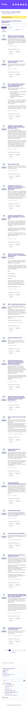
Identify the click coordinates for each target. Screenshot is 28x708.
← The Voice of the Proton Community (8, 13)
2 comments (10, 381)
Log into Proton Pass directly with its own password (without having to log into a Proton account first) (16, 398)
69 (21, 650)
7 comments (10, 238)
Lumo (6, 687)
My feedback (4, 31)
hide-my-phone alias (13, 164)
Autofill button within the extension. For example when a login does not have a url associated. (16, 187)
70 (24, 650)
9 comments (10, 345)
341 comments (10, 401)
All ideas (4, 671)
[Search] (24, 680)
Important (18, 51)
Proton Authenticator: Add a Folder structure (15, 61)
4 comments (10, 612)
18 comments (10, 170)
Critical (12, 53)
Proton (6, 697)
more (24, 108)
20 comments (10, 110)
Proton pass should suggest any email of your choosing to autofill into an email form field (17, 595)
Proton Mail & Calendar (9, 690)
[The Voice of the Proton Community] (14, 4)
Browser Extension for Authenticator (14, 450)
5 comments (10, 495)
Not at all (11, 51)
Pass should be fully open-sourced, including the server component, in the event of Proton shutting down (16, 362)
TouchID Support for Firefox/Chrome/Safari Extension (17, 483)
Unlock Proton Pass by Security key (17, 417)
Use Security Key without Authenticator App (15, 628)
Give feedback (8, 683)
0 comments (10, 518)
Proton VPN (7, 693)
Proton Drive (7, 689)
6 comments (10, 467)
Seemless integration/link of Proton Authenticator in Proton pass (16, 217)
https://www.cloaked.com (17, 513)
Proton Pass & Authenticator (10, 692)
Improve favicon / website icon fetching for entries (16, 555)
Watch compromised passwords (17, 304)
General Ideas (7, 686)
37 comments (10, 200)
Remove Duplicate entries (15, 337)
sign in (12, 662)
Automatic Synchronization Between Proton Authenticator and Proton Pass (16, 127)
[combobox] (13, 680)
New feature (15, 68)
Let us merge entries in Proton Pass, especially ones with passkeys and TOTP (16, 85)
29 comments (10, 68)
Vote (4, 39)
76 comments (10, 635)
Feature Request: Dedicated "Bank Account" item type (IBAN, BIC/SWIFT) (17, 255)
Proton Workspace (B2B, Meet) (10, 695)
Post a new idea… (6, 670)
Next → (14, 652)
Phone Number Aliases (14, 510)
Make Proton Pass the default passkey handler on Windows (16, 36)
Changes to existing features (17, 322)
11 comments (10, 322)
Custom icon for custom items (16, 533)
